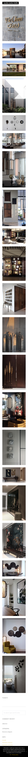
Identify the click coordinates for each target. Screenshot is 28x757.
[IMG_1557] (14, 569)
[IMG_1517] (14, 124)
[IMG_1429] (14, 373)
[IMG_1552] (14, 598)
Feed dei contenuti (7, 742)
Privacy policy (15, 754)
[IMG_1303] (14, 264)
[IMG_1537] (14, 675)
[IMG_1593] (14, 541)
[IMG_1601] (14, 476)
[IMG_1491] (14, 142)
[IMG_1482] (14, 170)
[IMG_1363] (14, 336)
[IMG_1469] (14, 209)
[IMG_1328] (14, 237)
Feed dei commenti (7, 745)
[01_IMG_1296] (14, 52)
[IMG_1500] (14, 300)
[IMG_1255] (14, 97)
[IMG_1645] (14, 24)
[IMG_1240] (14, 448)
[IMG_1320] (14, 411)
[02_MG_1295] (14, 69)
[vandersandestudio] (11, 3)
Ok (10, 754)
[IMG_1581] (14, 504)
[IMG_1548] (14, 637)
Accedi (4, 740)
